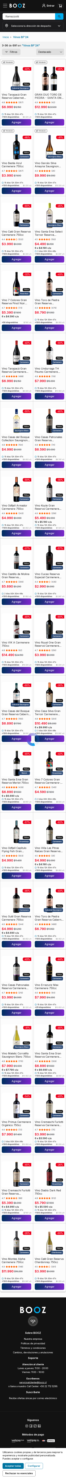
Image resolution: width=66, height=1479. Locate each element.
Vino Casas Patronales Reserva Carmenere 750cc (15, 986)
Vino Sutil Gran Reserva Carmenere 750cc (16, 918)
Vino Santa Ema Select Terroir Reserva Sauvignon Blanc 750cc (49, 233)
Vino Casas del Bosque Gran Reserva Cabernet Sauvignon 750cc (16, 712)
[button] (33, 16)
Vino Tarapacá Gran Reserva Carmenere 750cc (14, 370)
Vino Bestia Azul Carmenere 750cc (13, 164)
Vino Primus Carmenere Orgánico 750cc (16, 1123)
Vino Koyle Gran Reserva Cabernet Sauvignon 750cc (46, 1397)
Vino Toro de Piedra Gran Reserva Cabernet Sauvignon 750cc (49, 918)
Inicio (6, 37)
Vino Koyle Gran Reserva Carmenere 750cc (47, 507)
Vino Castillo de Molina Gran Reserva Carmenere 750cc (15, 575)
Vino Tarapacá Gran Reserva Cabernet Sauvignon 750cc (14, 96)
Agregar (16, 122)
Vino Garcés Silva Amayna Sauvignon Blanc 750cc (47, 164)
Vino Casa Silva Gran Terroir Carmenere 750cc (47, 712)
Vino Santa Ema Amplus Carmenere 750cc (49, 1329)
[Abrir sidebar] (6, 6)
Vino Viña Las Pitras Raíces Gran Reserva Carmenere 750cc (47, 849)
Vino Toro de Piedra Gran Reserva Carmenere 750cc (47, 301)
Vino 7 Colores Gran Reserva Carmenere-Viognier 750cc (47, 781)
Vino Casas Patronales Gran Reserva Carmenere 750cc (48, 438)
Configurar (34, 1465)
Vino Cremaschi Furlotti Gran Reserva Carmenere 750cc (16, 1192)
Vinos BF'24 (20, 37)
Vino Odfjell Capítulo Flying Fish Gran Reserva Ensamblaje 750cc (14, 849)
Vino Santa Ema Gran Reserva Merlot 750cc (15, 781)
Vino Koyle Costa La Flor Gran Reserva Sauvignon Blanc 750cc (16, 1397)
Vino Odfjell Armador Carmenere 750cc (14, 507)
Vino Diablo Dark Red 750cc (48, 1192)
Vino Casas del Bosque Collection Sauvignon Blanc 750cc (15, 438)
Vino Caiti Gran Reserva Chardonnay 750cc (49, 1260)
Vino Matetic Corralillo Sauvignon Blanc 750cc (16, 1055)
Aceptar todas (13, 1465)
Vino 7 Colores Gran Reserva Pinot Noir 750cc (14, 301)
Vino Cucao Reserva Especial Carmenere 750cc (47, 575)
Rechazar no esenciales (19, 1473)
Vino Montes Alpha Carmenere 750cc (13, 1260)
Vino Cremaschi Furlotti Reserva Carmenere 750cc (49, 1123)
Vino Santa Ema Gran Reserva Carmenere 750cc (48, 1055)
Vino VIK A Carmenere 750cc (15, 644)
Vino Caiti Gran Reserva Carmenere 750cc (16, 233)
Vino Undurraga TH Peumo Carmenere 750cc (47, 370)
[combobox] (50, 52)
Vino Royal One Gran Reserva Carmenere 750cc (48, 644)
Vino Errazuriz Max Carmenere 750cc (46, 986)
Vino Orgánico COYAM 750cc (15, 1329)
